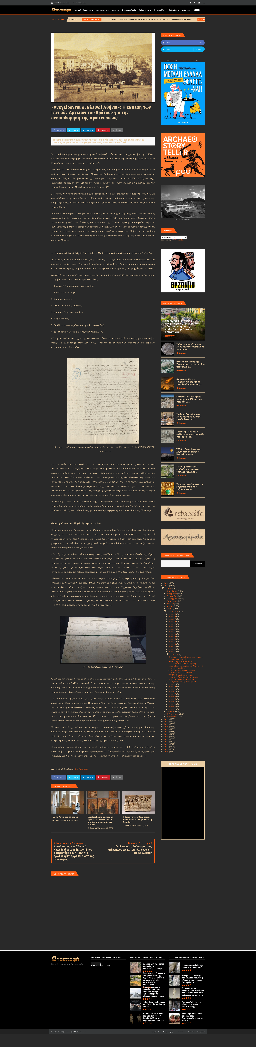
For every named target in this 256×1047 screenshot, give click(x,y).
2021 (166, 724)
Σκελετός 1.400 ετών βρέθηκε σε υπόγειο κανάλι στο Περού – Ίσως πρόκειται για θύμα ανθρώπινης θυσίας (84, 19)
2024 (169, 588)
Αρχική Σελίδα (155, 1031)
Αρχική (78, 10)
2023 (166, 719)
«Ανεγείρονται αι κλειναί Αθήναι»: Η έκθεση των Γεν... (186, 667)
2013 (166, 744)
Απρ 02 (172, 706)
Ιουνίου (170, 606)
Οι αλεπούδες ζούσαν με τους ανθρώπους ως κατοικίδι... (182, 671)
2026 (166, 583)
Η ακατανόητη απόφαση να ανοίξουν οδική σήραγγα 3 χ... (186, 658)
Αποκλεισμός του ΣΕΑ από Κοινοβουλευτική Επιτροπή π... (184, 662)
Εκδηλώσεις (174, 10)
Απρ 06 (172, 696)
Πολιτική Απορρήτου (197, 1031)
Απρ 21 (172, 631)
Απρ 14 (172, 649)
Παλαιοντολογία (129, 10)
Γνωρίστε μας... (79, 2)
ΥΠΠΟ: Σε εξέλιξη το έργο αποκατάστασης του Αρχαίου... (184, 676)
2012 (166, 746)
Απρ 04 (172, 701)
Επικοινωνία (182, 1031)
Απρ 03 (172, 704)
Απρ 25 (172, 624)
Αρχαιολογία (88, 10)
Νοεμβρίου (172, 593)
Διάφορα (185, 10)
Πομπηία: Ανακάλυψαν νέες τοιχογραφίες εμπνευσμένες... (183, 680)
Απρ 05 (172, 699)
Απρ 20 (172, 634)
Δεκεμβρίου (172, 591)
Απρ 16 (172, 644)
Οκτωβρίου (172, 596)
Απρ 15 (172, 646)
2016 (166, 736)
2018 (166, 731)
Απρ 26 (172, 621)
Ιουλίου (170, 603)
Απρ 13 (172, 651)
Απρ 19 (172, 636)
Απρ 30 (172, 614)
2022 (166, 721)
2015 (166, 739)
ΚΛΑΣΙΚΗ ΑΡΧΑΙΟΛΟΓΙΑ (144, 19)
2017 (166, 734)
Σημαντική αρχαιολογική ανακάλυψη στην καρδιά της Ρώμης (180, 19)
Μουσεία (115, 10)
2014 (166, 741)
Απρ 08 (172, 691)
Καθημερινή (81, 768)
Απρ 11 (172, 684)
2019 (166, 729)
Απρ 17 (172, 641)
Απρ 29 (172, 616)
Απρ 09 (172, 689)
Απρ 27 (172, 618)
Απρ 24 (172, 626)
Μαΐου (170, 608)
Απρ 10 (172, 686)
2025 (166, 585)
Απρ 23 (172, 629)
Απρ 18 (172, 639)
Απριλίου (173, 611)
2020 (166, 726)
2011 (166, 749)
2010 (166, 751)
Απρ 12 (175, 654)
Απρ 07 (172, 694)
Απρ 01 (172, 709)
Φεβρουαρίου (173, 714)
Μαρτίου (171, 711)
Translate (180, 239)
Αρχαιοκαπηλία (102, 10)
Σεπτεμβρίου (173, 598)
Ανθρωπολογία (145, 10)
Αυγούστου (172, 601)
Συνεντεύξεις (159, 10)
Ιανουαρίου (172, 716)
